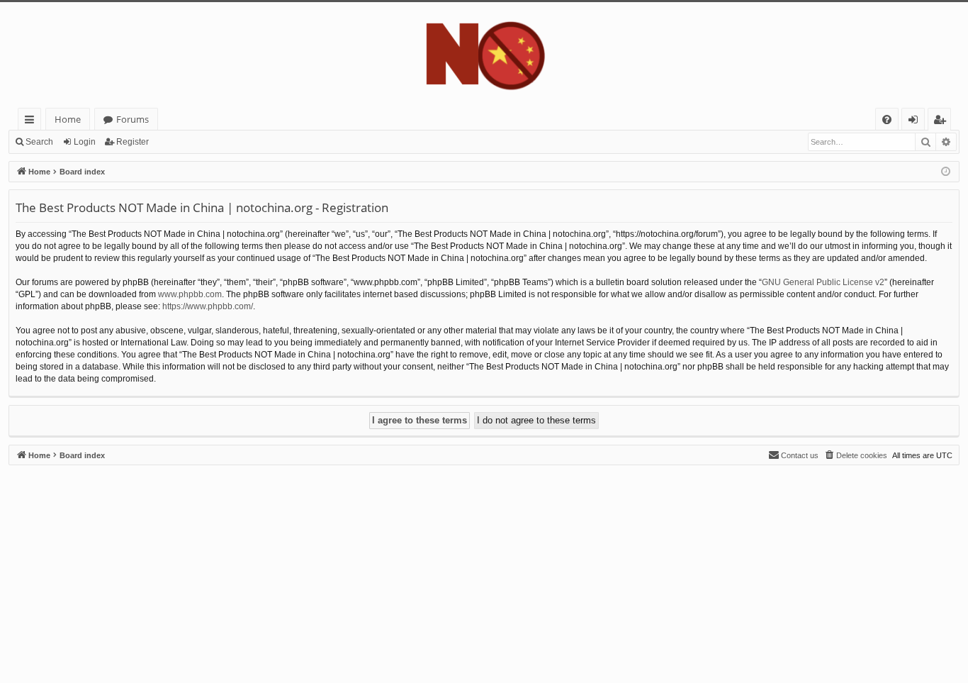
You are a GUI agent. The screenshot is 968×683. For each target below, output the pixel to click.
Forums (132, 119)
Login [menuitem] (916, 122)
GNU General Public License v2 (823, 282)
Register (132, 142)
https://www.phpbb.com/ (207, 306)
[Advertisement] (434, 564)
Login (85, 142)
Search (39, 142)
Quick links (32, 122)
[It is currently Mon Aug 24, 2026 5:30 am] (945, 172)
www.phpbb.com (190, 294)
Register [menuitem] (942, 122)
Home (68, 119)
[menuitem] (887, 120)
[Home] (484, 55)
